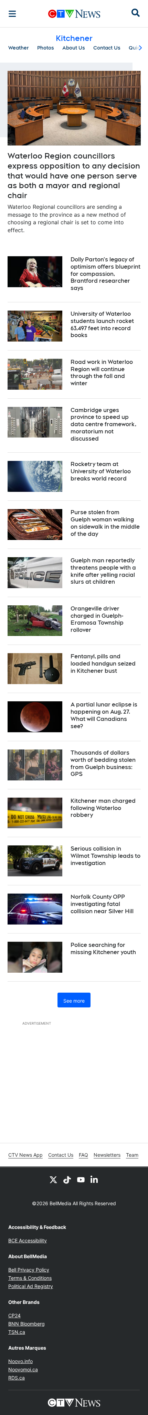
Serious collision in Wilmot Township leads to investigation (105, 855)
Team (132, 1155)
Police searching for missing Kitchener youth (103, 948)
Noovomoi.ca (23, 1369)
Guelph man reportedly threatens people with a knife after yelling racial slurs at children (103, 571)
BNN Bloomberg (26, 1324)
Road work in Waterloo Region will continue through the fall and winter (102, 373)
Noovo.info (20, 1361)
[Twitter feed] (53, 1179)
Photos (45, 48)
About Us (73, 48)
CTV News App (25, 1155)
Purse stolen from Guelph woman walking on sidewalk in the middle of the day (105, 523)
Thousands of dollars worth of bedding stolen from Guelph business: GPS (103, 763)
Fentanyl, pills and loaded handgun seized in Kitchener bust (103, 663)
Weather (18, 48)
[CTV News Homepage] (74, 14)
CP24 (14, 1315)
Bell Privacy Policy (28, 1270)
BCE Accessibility (27, 1240)
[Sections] (12, 14)
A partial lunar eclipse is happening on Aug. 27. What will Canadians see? (104, 715)
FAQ (83, 1155)
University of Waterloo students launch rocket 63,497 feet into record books (102, 324)
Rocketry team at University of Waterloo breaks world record (101, 471)
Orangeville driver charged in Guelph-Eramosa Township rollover (97, 619)
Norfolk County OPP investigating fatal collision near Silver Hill (102, 904)
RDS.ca (16, 1378)
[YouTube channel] (81, 1179)
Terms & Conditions (30, 1278)
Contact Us (106, 48)
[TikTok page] (67, 1179)
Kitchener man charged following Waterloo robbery (103, 808)
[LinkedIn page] (95, 1179)
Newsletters (107, 1155)
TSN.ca (16, 1332)
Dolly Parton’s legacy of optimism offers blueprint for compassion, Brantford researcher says (105, 273)
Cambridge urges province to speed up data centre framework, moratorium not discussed (103, 424)
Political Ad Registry (30, 1286)
